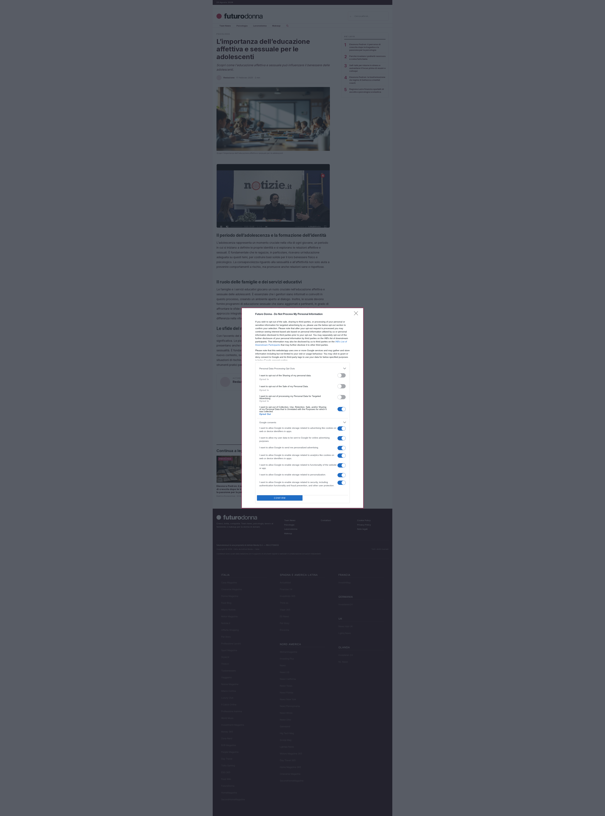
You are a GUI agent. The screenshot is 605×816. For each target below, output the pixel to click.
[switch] (341, 375)
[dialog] (302, 408)
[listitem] (302, 368)
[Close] (357, 314)
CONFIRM (280, 498)
